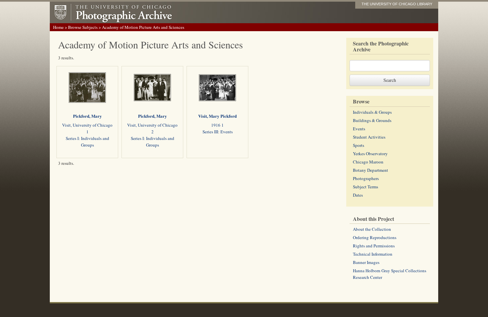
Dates (358, 195)
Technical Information (372, 254)
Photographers (366, 178)
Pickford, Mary (87, 116)
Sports (358, 145)
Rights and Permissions (374, 246)
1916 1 (217, 125)
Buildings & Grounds (372, 120)
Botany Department (370, 170)
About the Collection (372, 229)
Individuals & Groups (372, 112)
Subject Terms (365, 187)
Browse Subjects (83, 27)
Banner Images (366, 262)
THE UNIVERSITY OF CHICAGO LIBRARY (397, 4)
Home (58, 27)
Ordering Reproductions (374, 237)
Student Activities (369, 137)
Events (359, 129)
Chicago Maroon (368, 162)
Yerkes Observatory (370, 154)
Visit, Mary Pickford (217, 116)
